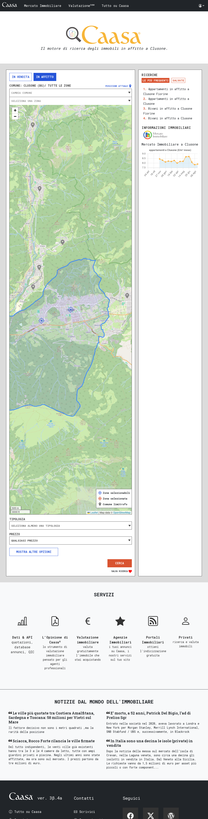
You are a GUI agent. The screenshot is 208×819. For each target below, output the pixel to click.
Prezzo (14, 534)
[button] (201, 6)
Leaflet (94, 512)
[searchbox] (70, 525)
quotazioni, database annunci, (22, 647)
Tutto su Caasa (115, 5)
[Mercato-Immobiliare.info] (170, 134)
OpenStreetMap (122, 512)
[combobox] (70, 93)
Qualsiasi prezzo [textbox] (24, 540)
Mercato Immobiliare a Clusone (170, 144)
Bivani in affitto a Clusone (170, 118)
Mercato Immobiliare (42, 5)
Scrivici (87, 811)
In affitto (45, 77)
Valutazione (81, 5)
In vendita (20, 77)
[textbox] (70, 92)
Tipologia (17, 519)
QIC (31, 652)
